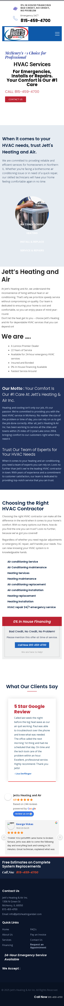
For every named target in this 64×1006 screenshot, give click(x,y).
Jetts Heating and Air (27, 795)
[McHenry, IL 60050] (16, 33)
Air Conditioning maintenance (27, 567)
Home (5, 929)
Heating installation (20, 601)
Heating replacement (21, 596)
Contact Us (36, 939)
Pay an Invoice (38, 934)
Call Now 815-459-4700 (32, 645)
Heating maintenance (21, 579)
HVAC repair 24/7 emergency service (31, 607)
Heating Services (18, 573)
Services (6, 939)
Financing (7, 945)
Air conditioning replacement (26, 584)
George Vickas (24, 824)
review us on (22, 813)
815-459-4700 (27, 872)
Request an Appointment (38, 946)
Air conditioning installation (25, 590)
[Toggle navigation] (57, 33)
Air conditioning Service (22, 561)
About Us (7, 934)
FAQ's (33, 929)
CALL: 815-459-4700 (22, 91)
